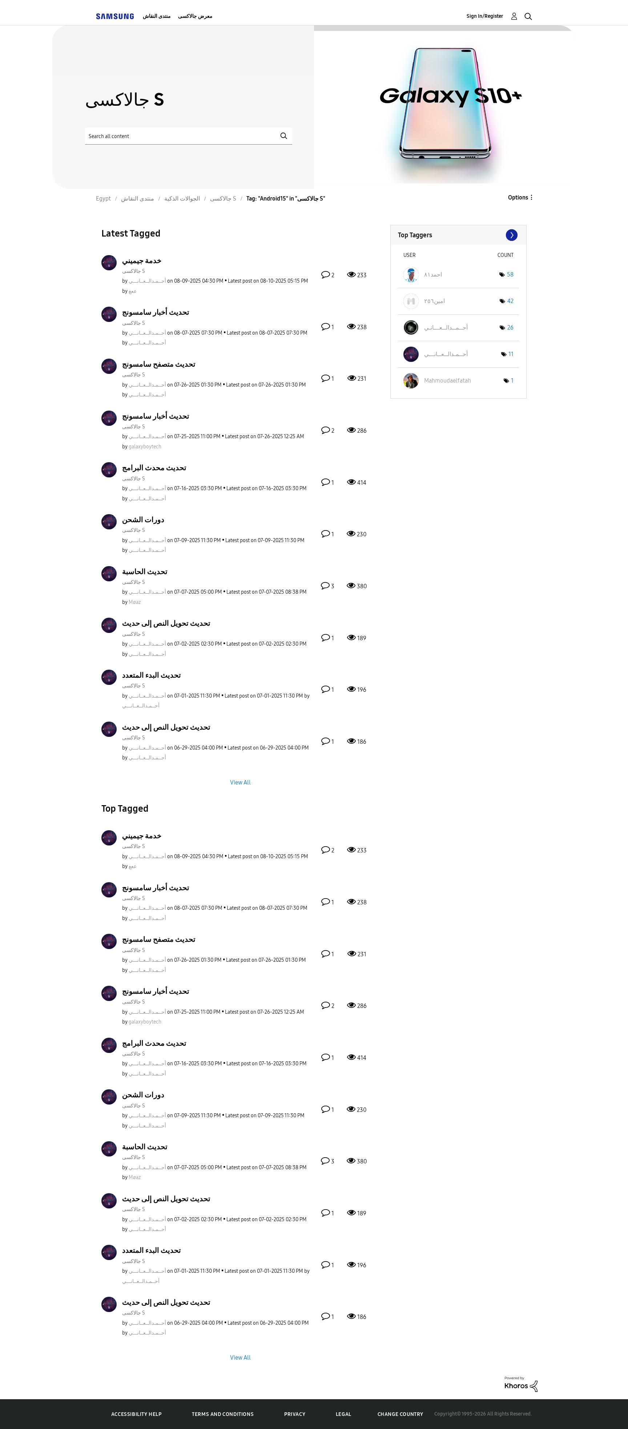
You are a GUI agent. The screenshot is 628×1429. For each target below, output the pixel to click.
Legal (343, 1414)
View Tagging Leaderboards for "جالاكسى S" (458, 235)
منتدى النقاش (157, 16)
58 (510, 274)
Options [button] (518, 197)
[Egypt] (115, 16)
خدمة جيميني (141, 260)
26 (510, 327)
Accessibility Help (136, 1414)
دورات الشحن (143, 519)
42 (510, 301)
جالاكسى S (133, 271)
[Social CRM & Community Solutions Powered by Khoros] (521, 1383)
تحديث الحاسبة (145, 571)
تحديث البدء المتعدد (151, 675)
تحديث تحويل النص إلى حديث (166, 623)
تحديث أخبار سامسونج (155, 312)
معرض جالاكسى (195, 16)
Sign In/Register (485, 16)
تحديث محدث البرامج (154, 467)
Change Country (400, 1414)
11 (511, 354)
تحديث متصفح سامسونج (159, 364)
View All (240, 782)
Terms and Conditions (223, 1414)
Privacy (294, 1414)
